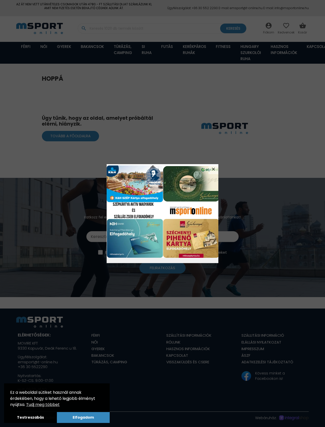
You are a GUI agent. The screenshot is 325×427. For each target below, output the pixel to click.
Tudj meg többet (43, 404)
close (213, 169)
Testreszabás (30, 417)
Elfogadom (83, 417)
